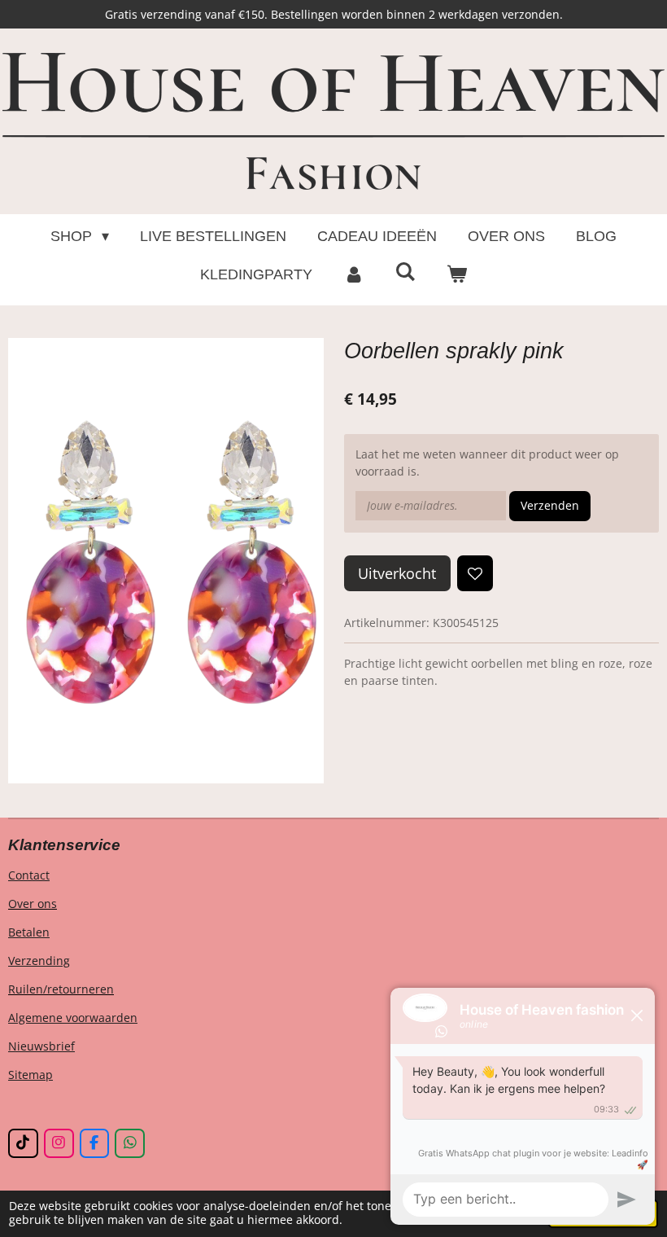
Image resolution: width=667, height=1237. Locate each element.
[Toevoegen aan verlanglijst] (475, 573)
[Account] (353, 275)
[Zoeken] (404, 272)
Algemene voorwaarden (72, 1017)
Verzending (39, 960)
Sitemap (30, 1074)
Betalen (29, 932)
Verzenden (550, 505)
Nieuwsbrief (41, 1046)
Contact (29, 875)
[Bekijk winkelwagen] (456, 275)
